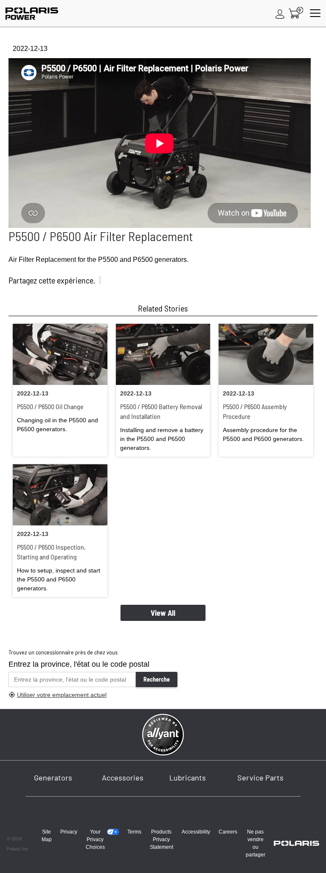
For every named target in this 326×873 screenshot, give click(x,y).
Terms (134, 832)
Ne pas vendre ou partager (255, 843)
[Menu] (315, 13)
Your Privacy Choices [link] (95, 839)
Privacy (68, 832)
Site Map (47, 835)
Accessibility (196, 832)
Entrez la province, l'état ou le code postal (78, 664)
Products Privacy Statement (161, 839)
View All (163, 613)
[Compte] (280, 13)
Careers (228, 832)
